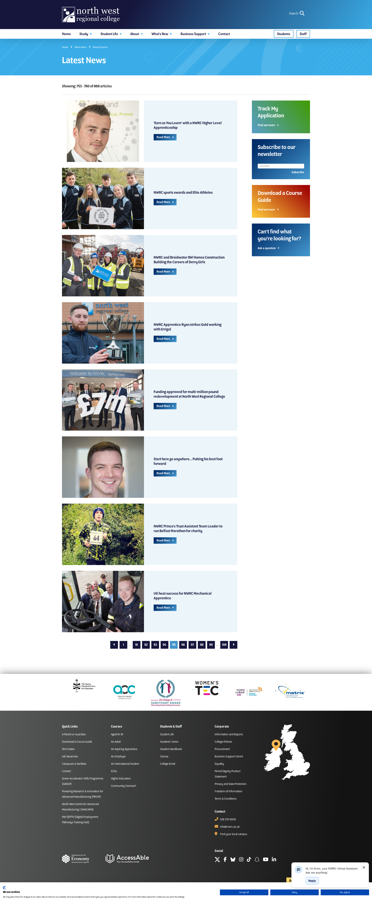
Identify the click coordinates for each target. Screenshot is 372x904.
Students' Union (169, 741)
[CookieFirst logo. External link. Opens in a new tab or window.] (4, 887)
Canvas (164, 756)
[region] (332, 870)
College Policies (223, 741)
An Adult (116, 741)
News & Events (100, 47)
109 (224, 645)
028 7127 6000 (228, 819)
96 (183, 645)
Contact (66, 771)
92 (146, 645)
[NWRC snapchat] (257, 860)
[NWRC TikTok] (249, 860)
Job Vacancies (70, 756)
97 (192, 645)
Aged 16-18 (117, 734)
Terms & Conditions (226, 798)
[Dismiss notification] (363, 867)
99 (211, 645)
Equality (219, 764)
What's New (80, 47)
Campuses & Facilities (74, 764)
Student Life (167, 734)
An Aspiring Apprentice (124, 749)
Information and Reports (229, 734)
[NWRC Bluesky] (233, 860)
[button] (85, 34)
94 (164, 645)
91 (136, 645)
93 (155, 645)
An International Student (125, 764)
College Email (167, 764)
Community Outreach (123, 786)
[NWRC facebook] (225, 860)
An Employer (118, 756)
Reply (312, 880)
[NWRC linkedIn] (274, 860)
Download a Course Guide (77, 741)
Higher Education (121, 778)
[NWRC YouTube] (265, 860)
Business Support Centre (229, 756)
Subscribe (298, 172)
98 (201, 645)
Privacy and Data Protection (230, 784)
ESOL (114, 771)
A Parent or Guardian (74, 734)
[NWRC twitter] (217, 860)
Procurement (222, 749)
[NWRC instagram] (241, 860)
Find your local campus (233, 834)
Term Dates (68, 749)
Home (65, 47)
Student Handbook (171, 749)
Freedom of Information (228, 791)
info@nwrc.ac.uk (230, 826)
